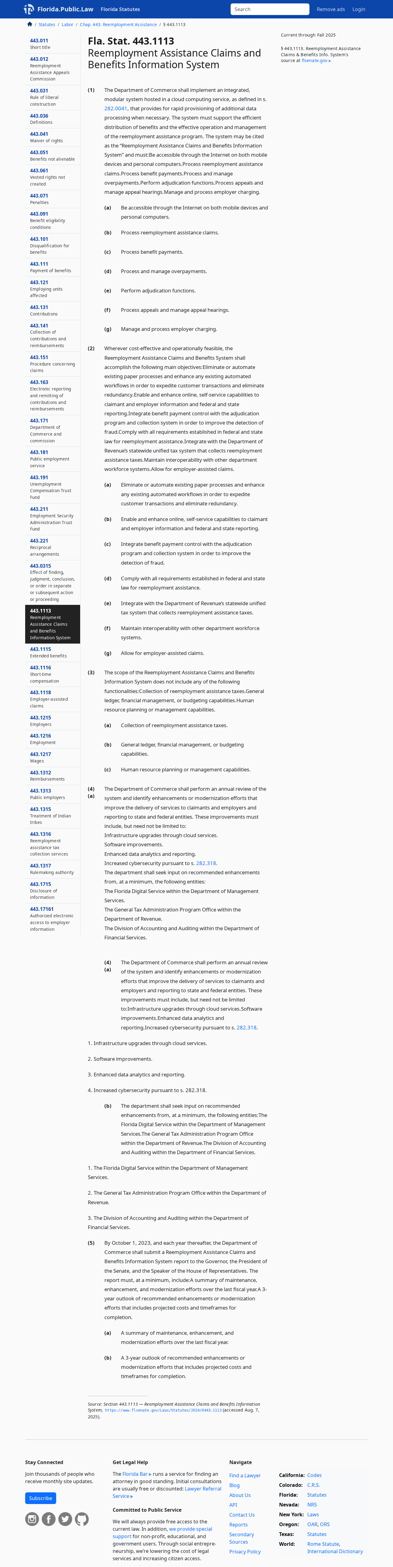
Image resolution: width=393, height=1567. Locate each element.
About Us (240, 1495)
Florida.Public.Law (65, 9)
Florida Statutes (120, 9)
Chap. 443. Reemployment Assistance (118, 24)
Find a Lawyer (245, 1475)
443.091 (47, 220)
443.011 (40, 43)
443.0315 (52, 582)
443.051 (52, 155)
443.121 (46, 289)
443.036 (41, 118)
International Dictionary (335, 1551)
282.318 (206, 863)
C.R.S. (313, 1485)
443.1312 (47, 775)
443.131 (44, 310)
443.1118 (49, 699)
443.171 (45, 430)
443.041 (46, 137)
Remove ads (331, 9)
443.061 (47, 177)
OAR (312, 1524)
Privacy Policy (245, 1551)
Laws (313, 1514)
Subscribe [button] (40, 1498)
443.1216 (43, 738)
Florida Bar (135, 1474)
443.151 (52, 364)
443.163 (50, 395)
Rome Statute (323, 1544)
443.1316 (49, 844)
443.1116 (44, 674)
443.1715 (43, 890)
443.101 (49, 245)
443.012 (50, 69)
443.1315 (50, 815)
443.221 (44, 547)
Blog (234, 1485)
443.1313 (47, 793)
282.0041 (115, 108)
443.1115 (48, 652)
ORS (325, 1524)
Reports (238, 1524)
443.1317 (52, 868)
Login (358, 9)
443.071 (39, 198)
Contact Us (242, 1514)
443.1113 (50, 623)
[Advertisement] (322, 170)
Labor (67, 24)
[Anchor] (263, 191)
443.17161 (52, 919)
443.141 (48, 335)
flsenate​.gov (315, 60)
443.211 (51, 519)
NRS (312, 1504)
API (233, 1505)
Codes (314, 1475)
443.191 (50, 487)
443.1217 (40, 757)
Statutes (47, 24)
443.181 (49, 458)
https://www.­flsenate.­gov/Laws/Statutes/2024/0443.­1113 (163, 1410)
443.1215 (41, 720)
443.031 (44, 97)
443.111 (50, 267)
